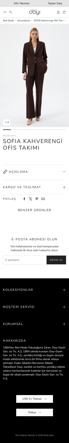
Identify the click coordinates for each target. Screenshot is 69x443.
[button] (5, 12)
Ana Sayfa (8, 20)
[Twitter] (30, 198)
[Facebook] (24, 198)
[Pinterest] (36, 198)
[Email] (43, 198)
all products (23, 20)
